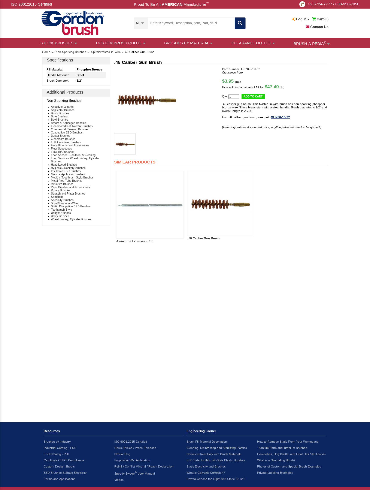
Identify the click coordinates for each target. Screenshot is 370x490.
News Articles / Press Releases (135, 448)
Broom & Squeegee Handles (68, 122)
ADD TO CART (253, 96)
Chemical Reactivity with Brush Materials (213, 454)
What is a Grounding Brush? (276, 460)
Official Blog (122, 454)
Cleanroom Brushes (63, 139)
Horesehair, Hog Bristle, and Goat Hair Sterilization (291, 454)
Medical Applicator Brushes (68, 174)
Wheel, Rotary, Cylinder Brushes (71, 219)
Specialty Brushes (62, 200)
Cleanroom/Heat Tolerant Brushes (72, 126)
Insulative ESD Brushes (66, 171)
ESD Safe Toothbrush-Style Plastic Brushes (215, 460)
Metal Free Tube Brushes (66, 180)
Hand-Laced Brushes (64, 164)
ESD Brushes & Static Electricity (65, 472)
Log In (301, 19)
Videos (119, 479)
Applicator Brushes (63, 110)
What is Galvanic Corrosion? (205, 472)
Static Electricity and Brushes (206, 466)
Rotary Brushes (60, 190)
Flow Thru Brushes (62, 151)
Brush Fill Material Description (206, 441)
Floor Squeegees (61, 148)
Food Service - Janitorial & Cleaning (73, 155)
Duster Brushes (60, 135)
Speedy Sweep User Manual (134, 473)
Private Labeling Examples (275, 472)
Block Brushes (60, 113)
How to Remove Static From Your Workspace (287, 441)
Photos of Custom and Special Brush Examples (289, 466)
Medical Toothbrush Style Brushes (72, 177)
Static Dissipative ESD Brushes (71, 206)
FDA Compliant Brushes (66, 142)
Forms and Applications (59, 479)
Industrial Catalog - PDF (60, 448)
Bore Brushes (59, 116)
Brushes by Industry (57, 441)
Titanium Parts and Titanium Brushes (282, 448)
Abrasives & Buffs (62, 106)
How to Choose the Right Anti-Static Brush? (215, 479)
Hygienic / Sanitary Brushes (68, 167)
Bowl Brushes (59, 119)
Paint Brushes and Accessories (70, 187)
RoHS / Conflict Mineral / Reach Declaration (143, 466)
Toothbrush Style (61, 209)
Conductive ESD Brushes (67, 132)
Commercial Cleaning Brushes (69, 129)
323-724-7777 (320, 4)
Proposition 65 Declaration (132, 460)
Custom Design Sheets (59, 466)
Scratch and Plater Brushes (68, 193)
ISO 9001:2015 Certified (31, 4)
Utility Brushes (60, 216)
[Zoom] (146, 99)
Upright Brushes (61, 212)
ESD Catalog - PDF (57, 454)
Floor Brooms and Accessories (70, 145)
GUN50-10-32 (280, 117)
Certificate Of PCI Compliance (64, 460)
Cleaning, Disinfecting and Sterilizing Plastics (216, 448)
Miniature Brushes (62, 184)
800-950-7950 (347, 4)
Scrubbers (57, 196)
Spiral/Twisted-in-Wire (64, 203)
